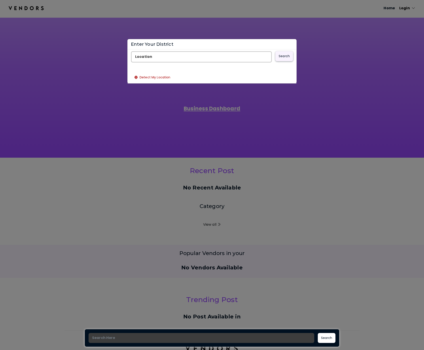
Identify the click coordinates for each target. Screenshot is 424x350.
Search (284, 56)
